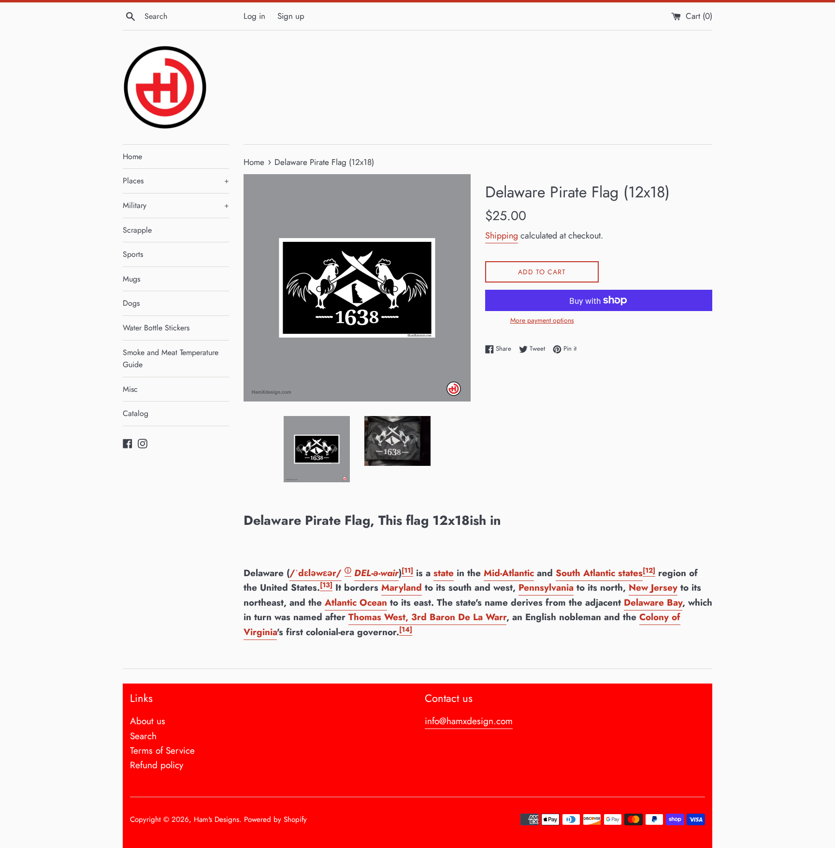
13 (326, 585)
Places (176, 180)
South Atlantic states (599, 573)
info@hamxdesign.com (469, 721)
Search (143, 736)
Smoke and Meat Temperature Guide (170, 359)
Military (176, 205)
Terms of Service (162, 750)
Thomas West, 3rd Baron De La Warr (427, 617)
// (315, 573)
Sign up (290, 16)
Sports (133, 254)
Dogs (131, 303)
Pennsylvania (546, 587)
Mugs (131, 278)
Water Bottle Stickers (156, 327)
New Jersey (653, 587)
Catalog (135, 413)
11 (407, 570)
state (443, 573)
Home (132, 156)
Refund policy (156, 765)
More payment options (542, 320)
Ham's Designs (216, 819)
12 (649, 570)
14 (405, 629)
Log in (254, 16)
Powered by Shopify (275, 819)
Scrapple (137, 230)
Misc (130, 389)
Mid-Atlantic (509, 573)
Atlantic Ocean (356, 602)
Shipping (501, 235)
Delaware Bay (653, 602)
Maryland (401, 587)
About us (147, 721)
